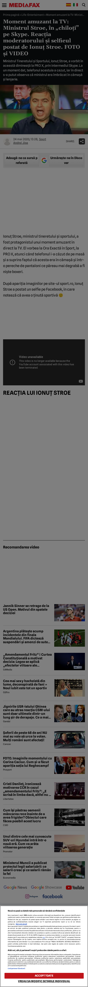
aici (44, 937)
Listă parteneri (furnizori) (16, 968)
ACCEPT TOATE (44, 975)
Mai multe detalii (21, 924)
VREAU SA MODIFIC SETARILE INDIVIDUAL (44, 981)
